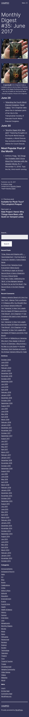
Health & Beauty (6, 609)
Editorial (4, 593)
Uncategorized (6, 667)
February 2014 (6, 553)
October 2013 (6, 561)
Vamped (5, 3)
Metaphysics (5, 623)
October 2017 (5, 433)
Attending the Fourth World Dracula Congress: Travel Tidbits (15, 105)
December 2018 (6, 398)
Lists (2, 620)
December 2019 (6, 373)
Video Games (5, 672)
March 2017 (5, 452)
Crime (3, 588)
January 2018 (5, 425)
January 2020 (6, 370)
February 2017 (6, 455)
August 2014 (5, 536)
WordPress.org (6, 696)
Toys (3, 658)
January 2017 (5, 457)
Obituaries (4, 637)
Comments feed (6, 694)
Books (3, 582)
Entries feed (5, 691)
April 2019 (4, 389)
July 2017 (4, 441)
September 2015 (6, 501)
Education (4, 596)
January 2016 (5, 490)
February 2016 (6, 487)
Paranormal (5, 639)
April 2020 (4, 365)
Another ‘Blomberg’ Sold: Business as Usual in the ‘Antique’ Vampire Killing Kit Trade (14, 349)
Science (4, 645)
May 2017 (4, 447)
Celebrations (5, 585)
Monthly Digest (10, 188)
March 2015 (5, 517)
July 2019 (4, 384)
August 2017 (5, 438)
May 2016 (4, 479)
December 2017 (6, 428)
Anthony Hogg (7, 184)
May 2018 (4, 414)
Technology (5, 650)
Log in (3, 688)
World (3, 680)
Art (2, 577)
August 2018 (5, 406)
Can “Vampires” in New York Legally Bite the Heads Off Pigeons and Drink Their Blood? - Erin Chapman (14, 311)
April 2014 (4, 547)
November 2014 (6, 528)
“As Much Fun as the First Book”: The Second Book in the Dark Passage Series (13, 286)
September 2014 (6, 534)
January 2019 (5, 395)
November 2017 (6, 430)
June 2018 (4, 411)
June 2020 (4, 362)
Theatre (4, 656)
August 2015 (5, 504)
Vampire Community (8, 669)
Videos (3, 675)
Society (3, 648)
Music (3, 631)
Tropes (3, 664)
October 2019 (6, 379)
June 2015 (4, 509)
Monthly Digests (16, 186)
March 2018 (5, 419)
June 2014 (4, 542)
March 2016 (5, 485)
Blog (2, 580)
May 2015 (4, 512)
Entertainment (6, 599)
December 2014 (6, 525)
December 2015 (6, 493)
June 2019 (4, 387)
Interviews (4, 618)
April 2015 (4, 515)
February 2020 (6, 368)
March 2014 (5, 550)
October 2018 (6, 400)
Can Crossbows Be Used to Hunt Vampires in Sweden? (14, 316)
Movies (3, 629)
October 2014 (6, 531)
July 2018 (4, 409)
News (3, 634)
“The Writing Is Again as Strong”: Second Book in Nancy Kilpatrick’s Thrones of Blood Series (12, 273)
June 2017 (4, 444)
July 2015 (4, 506)
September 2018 (6, 403)
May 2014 (4, 545)
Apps (3, 574)
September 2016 (6, 468)
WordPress (19, 710)
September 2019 (6, 381)
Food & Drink (5, 604)
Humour (4, 615)
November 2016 (6, 463)
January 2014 (5, 555)
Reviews (4, 642)
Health (3, 607)
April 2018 (4, 417)
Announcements (6, 569)
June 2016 (4, 476)
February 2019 (6, 392)
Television (4, 653)
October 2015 (6, 498)
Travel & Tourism (7, 661)
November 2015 (6, 496)
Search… (4, 233)
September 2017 (6, 436)
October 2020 (6, 360)
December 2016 (6, 460)
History (3, 612)
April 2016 (4, 482)
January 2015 (5, 523)
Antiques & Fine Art (7, 571)
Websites (4, 678)
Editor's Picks (5, 590)
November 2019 (6, 376)
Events (3, 601)
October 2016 (6, 466)
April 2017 (4, 449)
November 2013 (6, 558)
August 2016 (5, 471)
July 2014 (4, 539)
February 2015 (6, 520)
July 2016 (4, 474)
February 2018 (6, 422)
